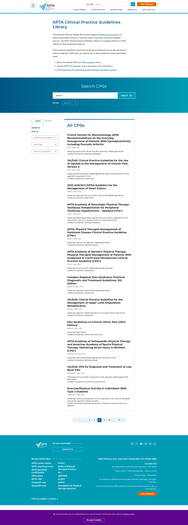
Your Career (80, 10)
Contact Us (67, 449)
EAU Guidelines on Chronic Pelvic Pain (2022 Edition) (96, 324)
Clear (49, 121)
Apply (37, 121)
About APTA (121, 471)
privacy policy (128, 514)
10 (109, 420)
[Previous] (75, 420)
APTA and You (149, 10)
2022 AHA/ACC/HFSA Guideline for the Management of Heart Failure (92, 187)
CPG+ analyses (88, 62)
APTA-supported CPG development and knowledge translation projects (87, 70)
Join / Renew (146, 4)
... (84, 420)
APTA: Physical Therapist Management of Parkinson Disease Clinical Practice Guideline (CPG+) (97, 232)
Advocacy (132, 10)
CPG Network (74, 66)
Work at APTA (150, 471)
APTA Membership (135, 471)
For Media (152, 467)
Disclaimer (152, 475)
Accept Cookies (94, 520)
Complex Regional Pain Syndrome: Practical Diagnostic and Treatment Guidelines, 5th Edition (96, 280)
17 (119, 420)
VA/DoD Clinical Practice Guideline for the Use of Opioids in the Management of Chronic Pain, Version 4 (98, 163)
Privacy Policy (140, 475)
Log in (88, 4)
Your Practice (98, 10)
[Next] (124, 420)
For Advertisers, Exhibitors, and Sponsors (129, 467)
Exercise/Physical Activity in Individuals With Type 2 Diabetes (97, 390)
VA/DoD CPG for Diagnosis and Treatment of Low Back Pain (99, 368)
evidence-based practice (109, 34)
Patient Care (116, 10)
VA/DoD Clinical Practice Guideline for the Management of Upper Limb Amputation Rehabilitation (95, 302)
